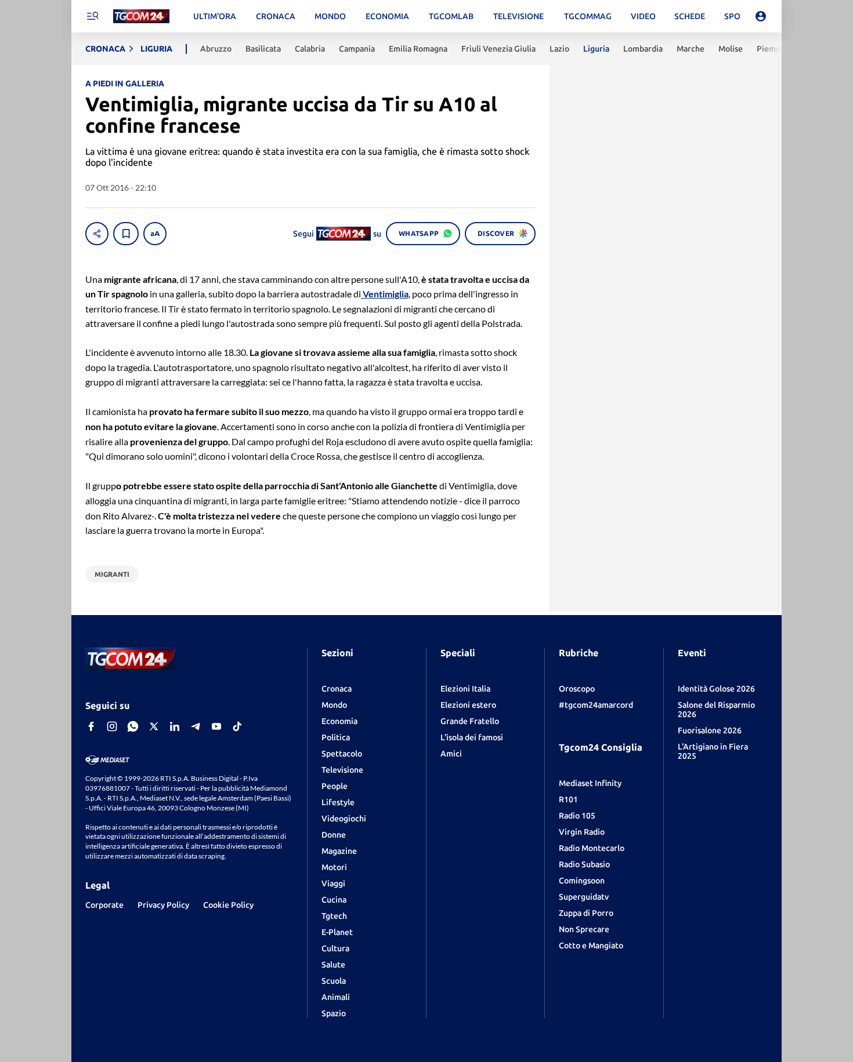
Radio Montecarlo (591, 848)
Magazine (339, 851)
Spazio (333, 1013)
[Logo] (141, 16)
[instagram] (112, 726)
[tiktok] (237, 726)
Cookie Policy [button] (228, 905)
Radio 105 (577, 815)
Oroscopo (577, 688)
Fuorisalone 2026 (710, 730)
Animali (335, 997)
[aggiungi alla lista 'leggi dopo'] (126, 233)
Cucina (333, 899)
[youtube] (216, 726)
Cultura (335, 948)
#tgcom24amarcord (596, 705)
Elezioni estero (468, 705)
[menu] (92, 16)
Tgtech (334, 916)
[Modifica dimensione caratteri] (155, 233)
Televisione (342, 769)
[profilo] (761, 16)
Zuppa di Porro (586, 913)
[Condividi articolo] (97, 233)
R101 (568, 799)
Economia (339, 721)
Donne (333, 834)
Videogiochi (343, 818)
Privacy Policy (163, 905)
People (334, 786)
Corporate (104, 905)
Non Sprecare (584, 929)
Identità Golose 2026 (716, 688)
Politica (335, 737)
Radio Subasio (584, 864)
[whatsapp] (133, 726)
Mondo (334, 705)
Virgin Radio (582, 831)
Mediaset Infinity (590, 783)
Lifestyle (338, 802)
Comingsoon (582, 880)
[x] (154, 726)
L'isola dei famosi (471, 737)
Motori (334, 867)
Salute (333, 964)
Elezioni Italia (465, 688)
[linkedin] (174, 726)
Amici (451, 753)
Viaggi (333, 883)
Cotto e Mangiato (591, 945)
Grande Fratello (469, 721)
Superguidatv (584, 896)
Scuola (333, 980)
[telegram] (195, 726)
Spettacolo (341, 753)
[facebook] (91, 726)
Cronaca (336, 688)
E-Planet (337, 932)
